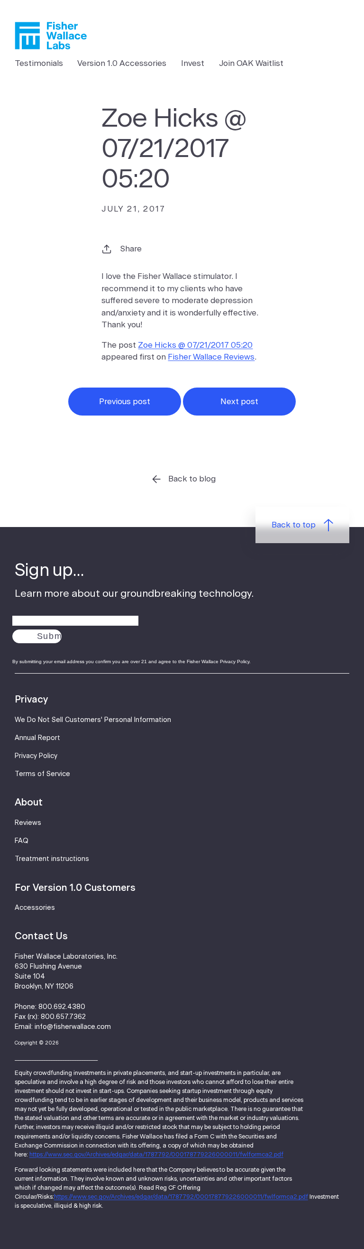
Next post (239, 402)
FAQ (21, 841)
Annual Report (37, 738)
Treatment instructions (52, 859)
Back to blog (192, 479)
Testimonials (39, 63)
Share (130, 249)
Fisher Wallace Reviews (211, 357)
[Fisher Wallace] (51, 35)
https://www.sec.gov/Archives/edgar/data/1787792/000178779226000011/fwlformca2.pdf (156, 1155)
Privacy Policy (36, 756)
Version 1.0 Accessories (121, 63)
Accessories (35, 908)
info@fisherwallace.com (73, 1027)
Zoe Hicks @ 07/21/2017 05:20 (195, 345)
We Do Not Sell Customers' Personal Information (93, 720)
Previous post (124, 402)
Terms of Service (42, 774)
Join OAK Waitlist (251, 63)
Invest (192, 63)
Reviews (28, 823)
